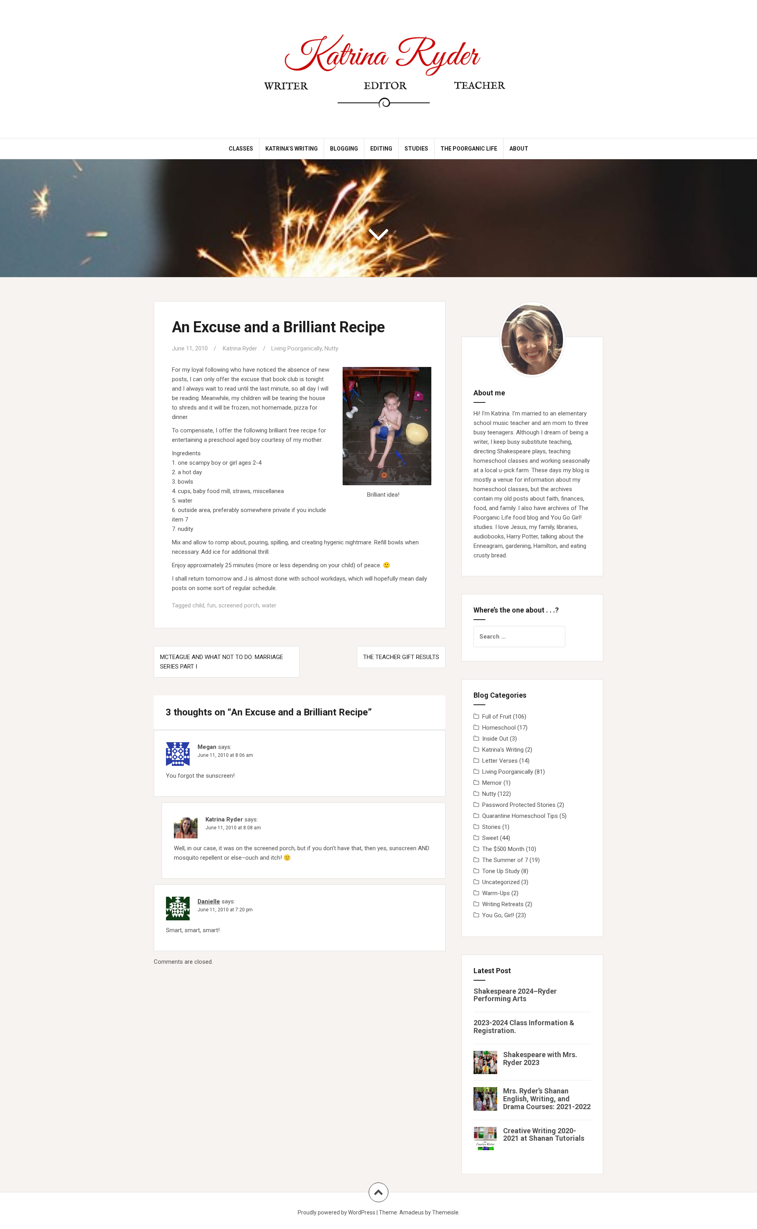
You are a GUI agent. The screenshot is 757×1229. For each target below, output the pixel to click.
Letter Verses (500, 760)
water (269, 605)
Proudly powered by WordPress (336, 1212)
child (198, 605)
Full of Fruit (496, 716)
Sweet (490, 838)
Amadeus (411, 1212)
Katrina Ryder (240, 348)
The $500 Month (503, 849)
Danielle (209, 901)
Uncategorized (501, 882)
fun (211, 605)
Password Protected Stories (519, 804)
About (518, 148)
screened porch (238, 605)
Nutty (331, 348)
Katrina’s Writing (291, 148)
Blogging (344, 148)
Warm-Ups (496, 893)
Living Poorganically (296, 348)
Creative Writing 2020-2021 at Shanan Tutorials (543, 1135)
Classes (241, 148)
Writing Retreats (503, 904)
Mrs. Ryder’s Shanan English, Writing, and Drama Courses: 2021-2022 (547, 1099)
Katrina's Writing (503, 749)
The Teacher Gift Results (401, 657)
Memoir (492, 782)
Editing (381, 148)
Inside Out (495, 738)
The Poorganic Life (468, 148)
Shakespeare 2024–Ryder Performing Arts (515, 995)
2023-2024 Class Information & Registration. (524, 1027)
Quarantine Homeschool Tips (520, 815)
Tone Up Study (501, 871)
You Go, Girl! (498, 915)
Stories (491, 827)
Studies (416, 148)
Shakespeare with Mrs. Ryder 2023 (540, 1058)
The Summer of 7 (505, 860)
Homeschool (499, 727)
